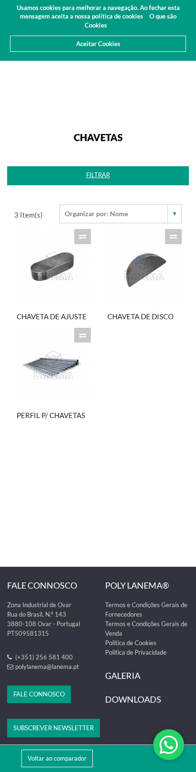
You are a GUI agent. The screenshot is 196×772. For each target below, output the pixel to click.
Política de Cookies (131, 643)
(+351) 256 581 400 (43, 657)
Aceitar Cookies (98, 44)
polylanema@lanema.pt (47, 666)
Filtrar (98, 175)
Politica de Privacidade (136, 652)
